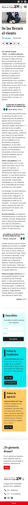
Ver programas (10, 383)
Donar (14, 503)
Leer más (8, 378)
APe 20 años (6, 38)
